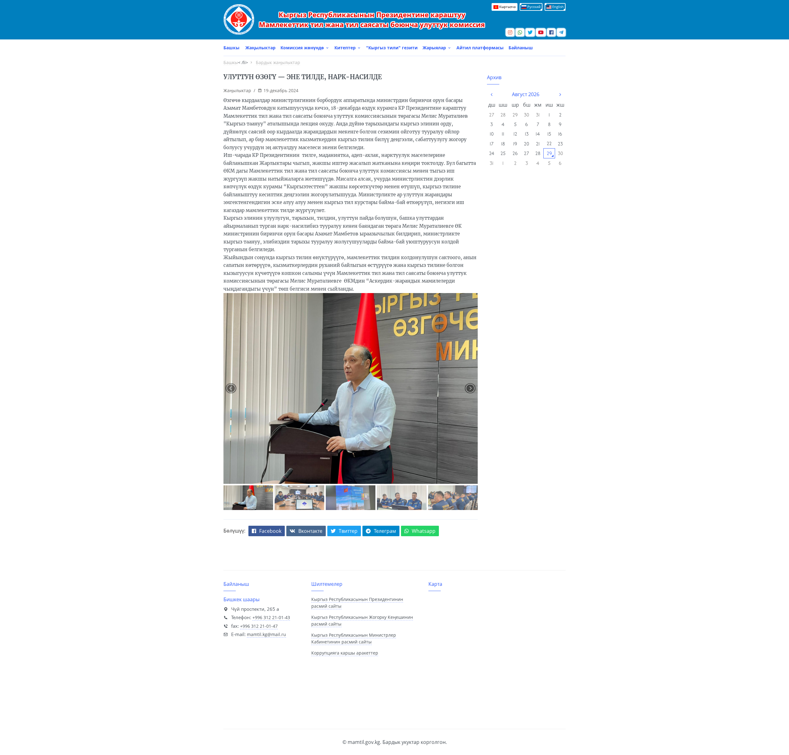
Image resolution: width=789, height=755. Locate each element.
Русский (533, 6)
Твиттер (348, 531)
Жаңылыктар (260, 48)
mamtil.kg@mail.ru (266, 634)
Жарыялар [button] (435, 48)
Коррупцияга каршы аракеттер (344, 653)
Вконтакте (310, 531)
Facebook (270, 531)
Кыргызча (507, 6)
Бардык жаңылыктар (278, 62)
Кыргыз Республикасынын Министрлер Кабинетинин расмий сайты (353, 638)
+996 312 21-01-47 (259, 626)
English (557, 6)
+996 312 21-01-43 (271, 617)
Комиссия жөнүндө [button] (302, 48)
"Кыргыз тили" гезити (392, 48)
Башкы (231, 48)
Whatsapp (423, 531)
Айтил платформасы (480, 48)
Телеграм (385, 531)
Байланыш (521, 48)
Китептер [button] (345, 48)
